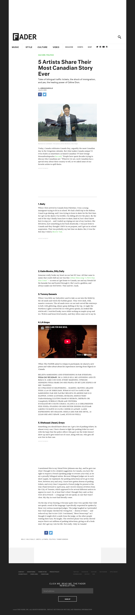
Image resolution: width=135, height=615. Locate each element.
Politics (50, 54)
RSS (93, 574)
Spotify (87, 574)
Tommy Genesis (62, 539)
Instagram (103, 572)
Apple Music (114, 572)
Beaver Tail (57, 232)
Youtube (94, 572)
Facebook (85, 572)
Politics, (52, 539)
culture (41, 54)
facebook (100, 47)
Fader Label (34, 574)
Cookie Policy (22, 574)
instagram (106, 47)
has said (58, 156)
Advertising (31, 572)
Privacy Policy (54, 572)
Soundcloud (77, 574)
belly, (23, 539)
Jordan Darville (46, 88)
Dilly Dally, (31, 539)
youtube (103, 47)
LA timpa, (45, 539)
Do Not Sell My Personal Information (76, 609)
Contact (21, 572)
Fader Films (45, 574)
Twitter (97, 47)
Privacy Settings (54, 609)
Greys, (38, 539)
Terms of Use (42, 572)
